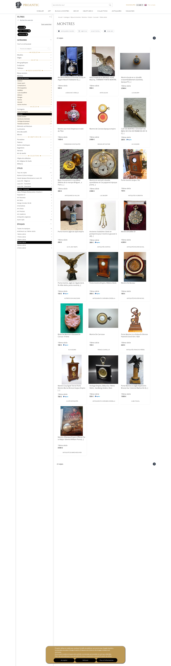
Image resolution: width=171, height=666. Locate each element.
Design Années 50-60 (34, 203)
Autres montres (34, 104)
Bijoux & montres (62, 11)
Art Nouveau (34, 197)
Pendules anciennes (34, 124)
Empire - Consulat (34, 189)
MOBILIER (34, 52)
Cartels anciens (34, 116)
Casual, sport (34, 83)
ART (34, 60)
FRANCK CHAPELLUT (104, 350)
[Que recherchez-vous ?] (110, 5)
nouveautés (130, 5)
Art (49, 11)
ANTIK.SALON (104, 93)
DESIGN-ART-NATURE (104, 144)
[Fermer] (24, 27)
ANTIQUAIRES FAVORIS (67, 31)
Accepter (64, 660)
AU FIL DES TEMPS (72, 247)
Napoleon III (34, 195)
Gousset (34, 102)
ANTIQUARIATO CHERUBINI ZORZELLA (104, 298)
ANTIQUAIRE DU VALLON (72, 195)
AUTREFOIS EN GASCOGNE (72, 298)
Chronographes (34, 88)
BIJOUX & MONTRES (34, 70)
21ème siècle (34, 248)
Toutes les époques (34, 228)
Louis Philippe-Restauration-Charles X (34, 192)
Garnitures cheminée (34, 119)
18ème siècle (34, 240)
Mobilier (40, 11)
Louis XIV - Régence (34, 181)
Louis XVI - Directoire (34, 186)
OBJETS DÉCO (34, 137)
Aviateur (34, 81)
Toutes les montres (34, 78)
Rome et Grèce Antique (34, 175)
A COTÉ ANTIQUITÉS (72, 401)
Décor (76, 11)
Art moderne (34, 214)
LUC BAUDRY (135, 93)
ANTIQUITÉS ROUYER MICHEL (135, 247)
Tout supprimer (46, 24)
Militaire (34, 95)
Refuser (85, 660)
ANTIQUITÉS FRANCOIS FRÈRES (135, 350)
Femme (34, 100)
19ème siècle (34, 242)
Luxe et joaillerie (34, 92)
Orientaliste (34, 206)
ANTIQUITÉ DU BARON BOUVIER (72, 452)
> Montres (84, 17)
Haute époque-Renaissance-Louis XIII (34, 178)
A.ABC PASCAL (135, 401)
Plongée (34, 97)
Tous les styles (34, 173)
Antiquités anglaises (34, 217)
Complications (34, 85)
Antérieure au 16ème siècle (34, 231)
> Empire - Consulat (92, 17)
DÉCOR (34, 107)
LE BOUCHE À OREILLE (72, 93)
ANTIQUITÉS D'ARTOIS (103, 247)
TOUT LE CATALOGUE (24, 44)
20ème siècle (34, 245)
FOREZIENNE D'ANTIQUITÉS (72, 144)
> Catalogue (66, 17)
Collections (102, 11)
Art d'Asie (34, 209)
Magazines (130, 11)
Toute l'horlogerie (34, 112)
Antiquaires (116, 11)
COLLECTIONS (34, 156)
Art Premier (34, 211)
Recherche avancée (26, 20)
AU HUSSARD (135, 144)
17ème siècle (34, 237)
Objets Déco (88, 11)
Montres (34, 114)
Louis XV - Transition (34, 184)
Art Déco (34, 200)
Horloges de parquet (34, 121)
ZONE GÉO (110, 31)
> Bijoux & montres (75, 17)
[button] (82, 31)
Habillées (34, 90)
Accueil (60, 17)
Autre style (34, 220)
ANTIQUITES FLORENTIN (135, 195)
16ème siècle (34, 234)
